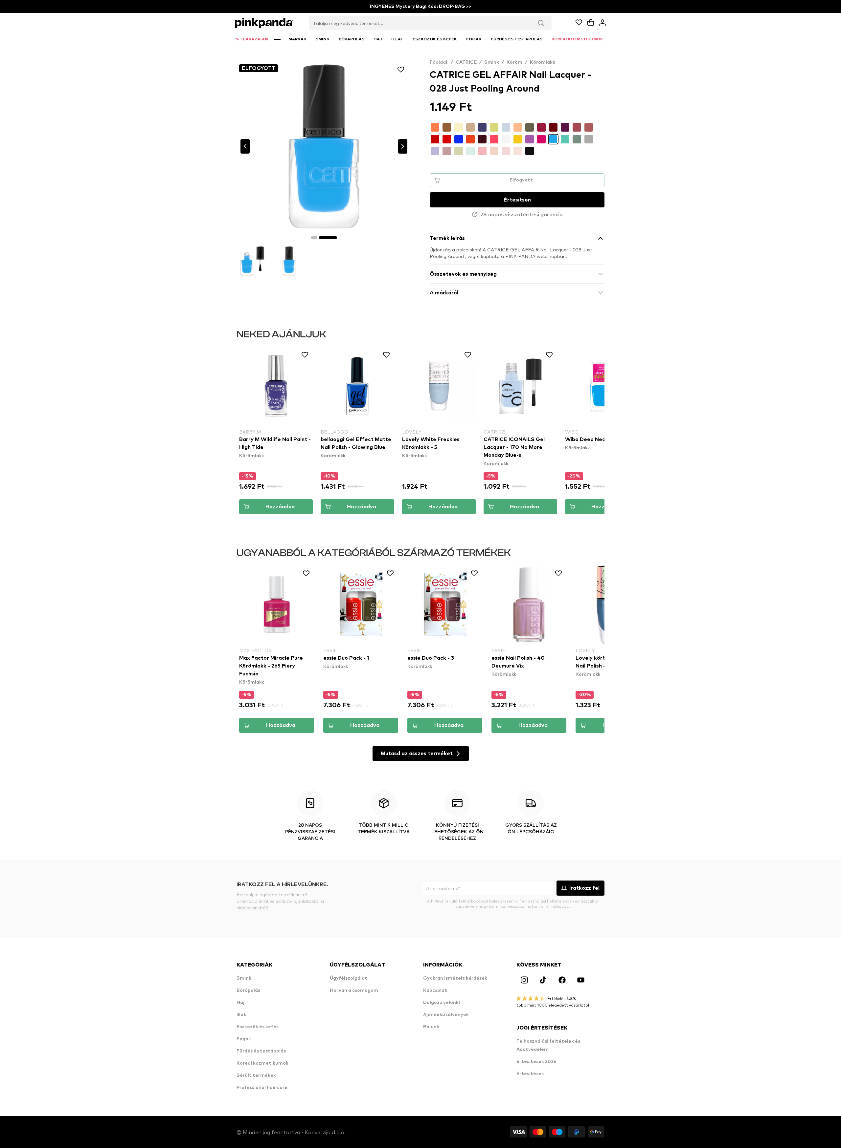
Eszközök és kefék (258, 1027)
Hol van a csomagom (354, 990)
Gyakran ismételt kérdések (455, 978)
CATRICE (466, 62)
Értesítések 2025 (536, 1061)
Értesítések (530, 1074)
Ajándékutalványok (446, 1014)
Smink (491, 62)
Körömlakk (542, 62)
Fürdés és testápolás (261, 1051)
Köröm (514, 62)
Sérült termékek (256, 1075)
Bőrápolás (248, 990)
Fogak (244, 1039)
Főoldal (441, 62)
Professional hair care (262, 1087)
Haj (240, 1002)
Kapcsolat (435, 990)
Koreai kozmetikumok (262, 1063)
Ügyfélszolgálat (348, 978)
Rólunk (431, 1027)
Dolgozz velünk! (441, 1002)
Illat (241, 1014)
